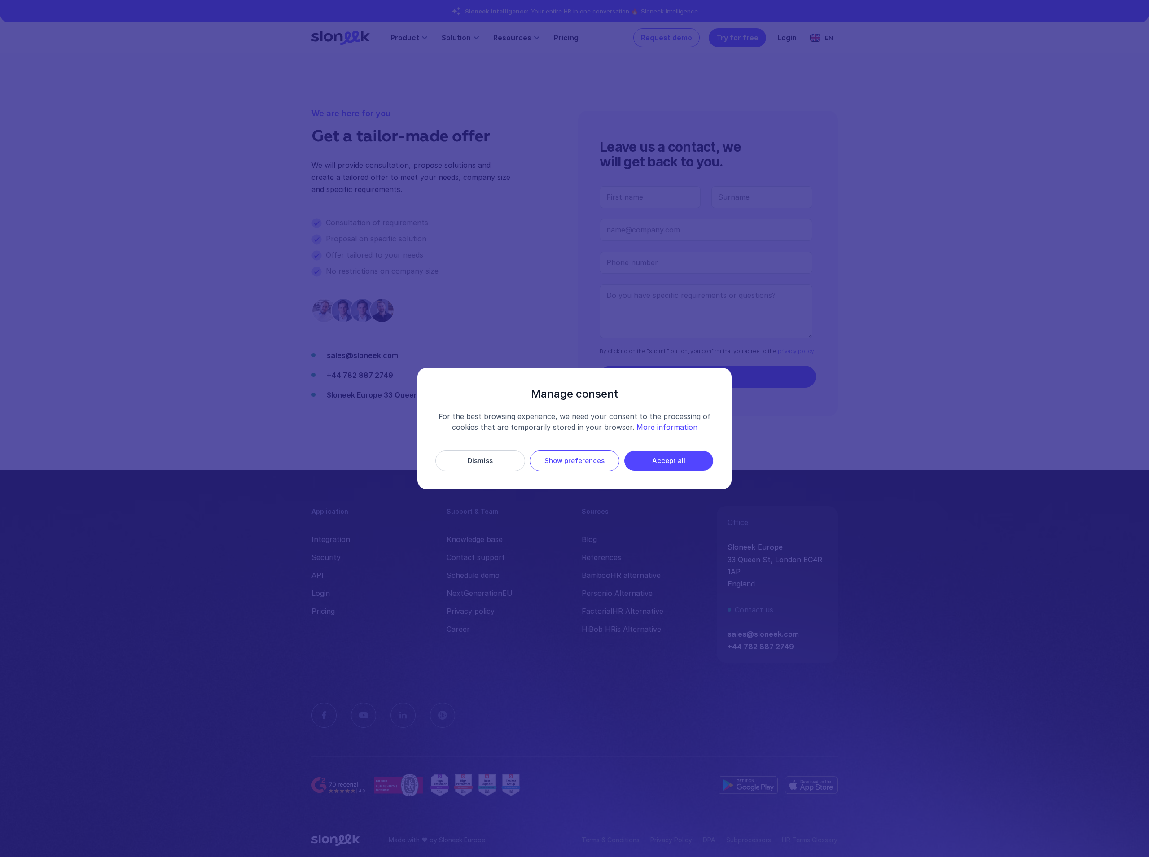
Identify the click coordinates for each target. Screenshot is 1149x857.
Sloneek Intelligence (669, 11)
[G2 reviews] (339, 785)
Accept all (668, 460)
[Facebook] (324, 715)
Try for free (737, 37)
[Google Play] (748, 785)
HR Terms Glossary (810, 840)
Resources (512, 37)
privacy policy (796, 351)
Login (787, 37)
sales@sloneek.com (362, 355)
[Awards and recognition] (475, 785)
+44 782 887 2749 (360, 375)
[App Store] (811, 785)
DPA (709, 840)
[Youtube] (363, 715)
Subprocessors (748, 840)
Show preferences (574, 460)
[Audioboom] (442, 715)
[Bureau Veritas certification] (398, 785)
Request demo (666, 37)
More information (666, 427)
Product (404, 37)
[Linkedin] (403, 715)
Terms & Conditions (611, 840)
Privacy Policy (671, 840)
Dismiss (480, 460)
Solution (456, 37)
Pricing (566, 37)
